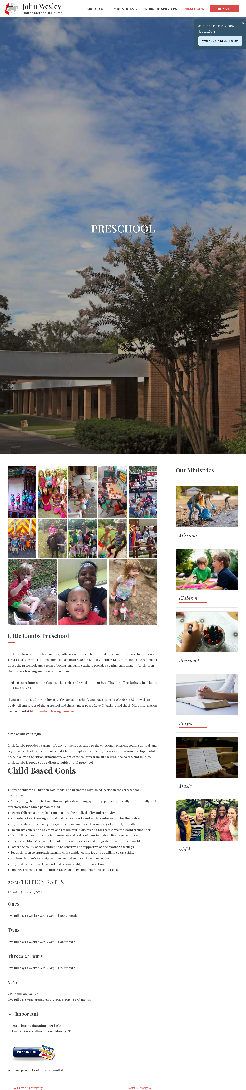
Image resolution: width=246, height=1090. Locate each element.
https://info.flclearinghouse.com (53, 711)
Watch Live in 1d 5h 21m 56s (220, 40)
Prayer (186, 723)
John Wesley (41, 6)
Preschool (189, 660)
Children (188, 598)
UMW (185, 848)
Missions (188, 535)
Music (185, 785)
